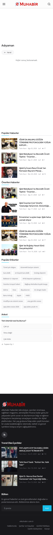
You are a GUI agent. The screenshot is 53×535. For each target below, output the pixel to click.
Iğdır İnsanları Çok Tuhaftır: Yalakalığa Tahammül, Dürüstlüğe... (35, 204)
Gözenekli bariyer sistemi (29, 267)
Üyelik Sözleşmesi (35, 529)
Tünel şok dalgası (9, 267)
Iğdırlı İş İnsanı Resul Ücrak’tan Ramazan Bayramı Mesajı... (32, 169)
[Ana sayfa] (26, 4)
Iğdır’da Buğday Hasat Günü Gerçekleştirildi (31, 246)
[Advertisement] (26, 26)
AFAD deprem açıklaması (32, 278)
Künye (47, 529)
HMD (28, 295)
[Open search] (49, 4)
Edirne (5, 290)
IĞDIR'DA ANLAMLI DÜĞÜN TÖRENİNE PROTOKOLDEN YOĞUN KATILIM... (35, 142)
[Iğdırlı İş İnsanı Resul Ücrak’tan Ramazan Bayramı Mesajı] (9, 172)
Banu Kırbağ (7, 295)
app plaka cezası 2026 (11, 307)
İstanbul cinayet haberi (11, 284)
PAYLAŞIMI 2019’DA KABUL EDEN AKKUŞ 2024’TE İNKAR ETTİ (33, 449)
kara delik (6, 273)
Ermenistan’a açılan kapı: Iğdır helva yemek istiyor (35, 218)
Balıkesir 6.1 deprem (10, 278)
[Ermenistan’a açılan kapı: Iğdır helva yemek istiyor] (9, 221)
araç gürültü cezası (34, 301)
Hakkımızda (12, 526)
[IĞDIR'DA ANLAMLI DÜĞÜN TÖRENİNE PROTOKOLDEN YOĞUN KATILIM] (9, 143)
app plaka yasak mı (31, 307)
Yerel (9, 52)
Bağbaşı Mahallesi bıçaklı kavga (36, 284)
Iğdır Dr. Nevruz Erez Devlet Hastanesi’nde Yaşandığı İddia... (33, 477)
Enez (14, 290)
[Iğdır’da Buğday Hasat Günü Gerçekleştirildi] (9, 249)
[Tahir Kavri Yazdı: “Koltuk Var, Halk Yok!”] (9, 466)
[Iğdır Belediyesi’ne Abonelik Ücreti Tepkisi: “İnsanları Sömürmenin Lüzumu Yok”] (9, 158)
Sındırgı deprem (40, 273)
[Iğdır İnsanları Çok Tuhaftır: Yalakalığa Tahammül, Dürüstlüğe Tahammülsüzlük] (9, 207)
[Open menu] (4, 4)
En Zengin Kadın (40, 290)
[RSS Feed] (4, 435)
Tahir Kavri (23, 148)
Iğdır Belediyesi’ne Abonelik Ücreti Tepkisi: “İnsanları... (34, 155)
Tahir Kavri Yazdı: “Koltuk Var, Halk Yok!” (34, 463)
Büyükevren (25, 290)
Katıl (47, 508)
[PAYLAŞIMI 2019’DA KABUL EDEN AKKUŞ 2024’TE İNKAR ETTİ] (9, 452)
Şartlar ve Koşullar (26, 526)
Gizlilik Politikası (43, 526)
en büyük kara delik (22, 273)
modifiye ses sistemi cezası (13, 301)
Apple (19, 295)
